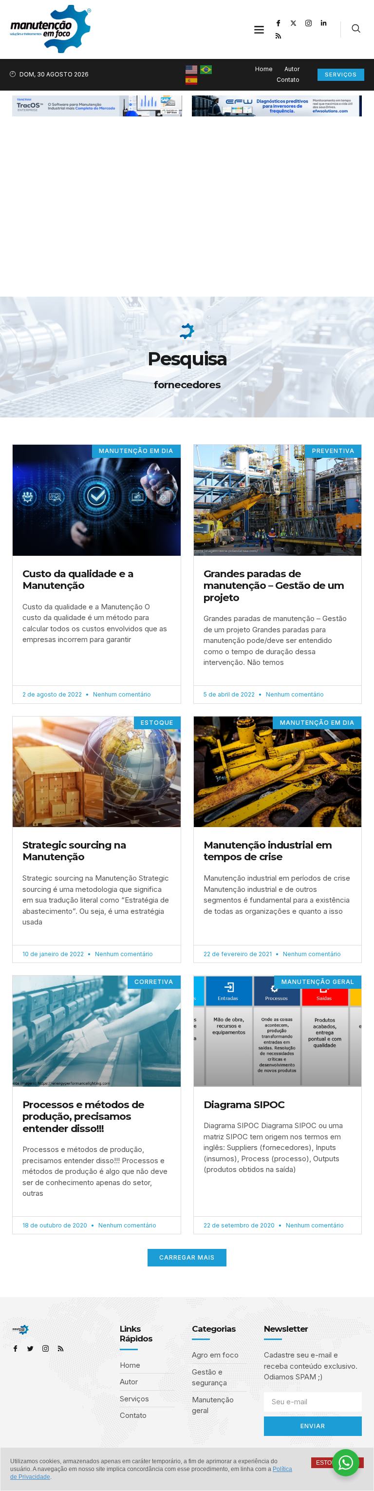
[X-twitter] (293, 23)
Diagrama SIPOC (244, 1104)
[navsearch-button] (356, 29)
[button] (259, 29)
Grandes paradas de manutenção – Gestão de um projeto (274, 585)
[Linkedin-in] (324, 23)
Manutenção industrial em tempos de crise (268, 851)
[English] (192, 69)
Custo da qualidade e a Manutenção (77, 579)
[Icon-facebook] (278, 23)
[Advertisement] (187, 223)
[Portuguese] (206, 69)
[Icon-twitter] (30, 1348)
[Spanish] (192, 79)
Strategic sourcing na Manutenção (74, 851)
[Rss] (278, 35)
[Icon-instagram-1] (308, 23)
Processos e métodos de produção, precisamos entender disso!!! (83, 1116)
